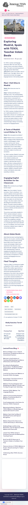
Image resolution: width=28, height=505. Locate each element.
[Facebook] (5, 297)
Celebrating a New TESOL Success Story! (13, 453)
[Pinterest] (17, 297)
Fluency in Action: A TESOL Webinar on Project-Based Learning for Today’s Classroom (14, 447)
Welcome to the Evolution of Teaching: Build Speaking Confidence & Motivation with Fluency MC (13, 360)
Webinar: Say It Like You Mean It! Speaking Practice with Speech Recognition (12, 415)
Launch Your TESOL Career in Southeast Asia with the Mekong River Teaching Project (13, 434)
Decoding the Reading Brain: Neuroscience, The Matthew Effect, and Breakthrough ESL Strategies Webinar (13, 368)
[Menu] (8, 10)
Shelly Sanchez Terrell (13, 323)
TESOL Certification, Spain (12, 294)
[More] (11, 300)
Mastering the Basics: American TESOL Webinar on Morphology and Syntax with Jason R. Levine (13, 409)
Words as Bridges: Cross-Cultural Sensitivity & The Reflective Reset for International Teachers (13, 353)
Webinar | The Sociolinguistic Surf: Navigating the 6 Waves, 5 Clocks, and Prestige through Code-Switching (13, 385)
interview (7, 306)
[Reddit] (11, 297)
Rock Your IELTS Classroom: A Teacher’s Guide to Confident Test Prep (13, 441)
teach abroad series (9, 311)
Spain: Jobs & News (8, 309)
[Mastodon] (20, 297)
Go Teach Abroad (10, 38)
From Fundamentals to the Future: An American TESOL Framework (13, 403)
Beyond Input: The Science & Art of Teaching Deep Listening (13, 379)
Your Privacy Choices (8, 502)
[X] (8, 297)
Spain (12, 306)
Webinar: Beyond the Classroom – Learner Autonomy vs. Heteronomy (13, 421)
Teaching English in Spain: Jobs (11, 314)
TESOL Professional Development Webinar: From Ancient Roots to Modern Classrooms (12, 397)
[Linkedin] (14, 297)
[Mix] (5, 300)
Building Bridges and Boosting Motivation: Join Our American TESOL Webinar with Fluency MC (13, 427)
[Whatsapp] (8, 300)
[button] (8, 325)
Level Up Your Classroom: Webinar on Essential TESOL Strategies (13, 374)
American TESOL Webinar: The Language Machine (11, 391)
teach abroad (18, 309)
